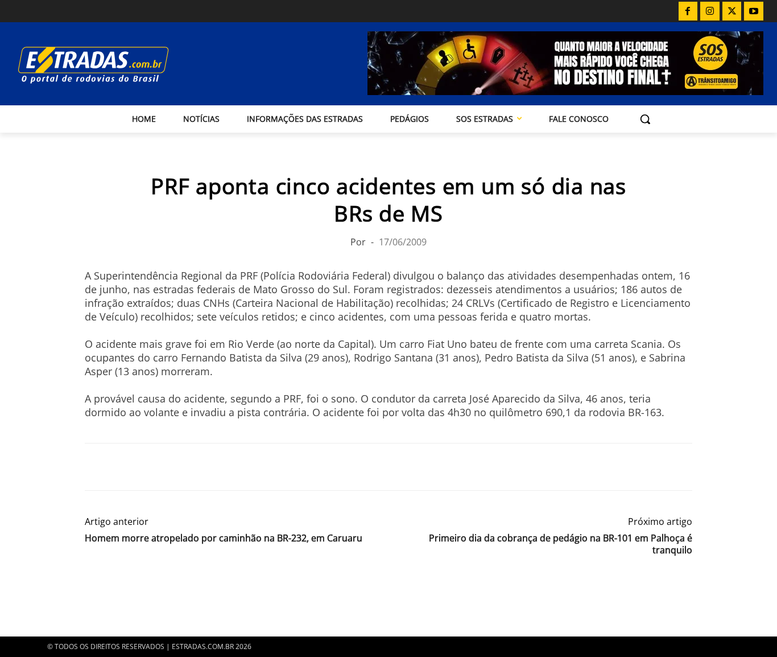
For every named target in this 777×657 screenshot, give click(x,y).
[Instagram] (710, 11)
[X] (732, 11)
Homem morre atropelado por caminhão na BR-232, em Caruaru (223, 538)
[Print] (200, 466)
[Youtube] (753, 11)
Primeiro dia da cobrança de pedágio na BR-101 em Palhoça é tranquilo (560, 544)
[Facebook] (688, 11)
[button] (645, 119)
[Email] (174, 466)
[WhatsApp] (148, 466)
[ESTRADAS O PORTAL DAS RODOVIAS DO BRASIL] (126, 64)
